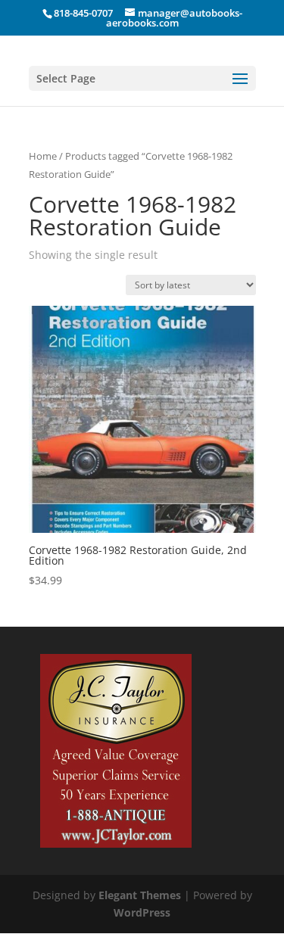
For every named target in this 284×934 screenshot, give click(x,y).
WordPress (142, 912)
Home (43, 156)
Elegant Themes (139, 895)
